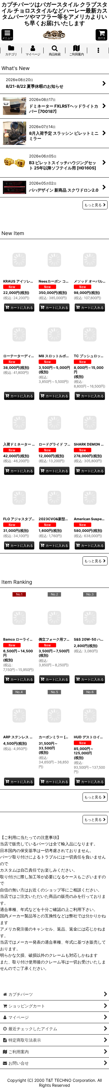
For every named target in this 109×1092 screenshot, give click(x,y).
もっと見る (93, 205)
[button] (7, 35)
